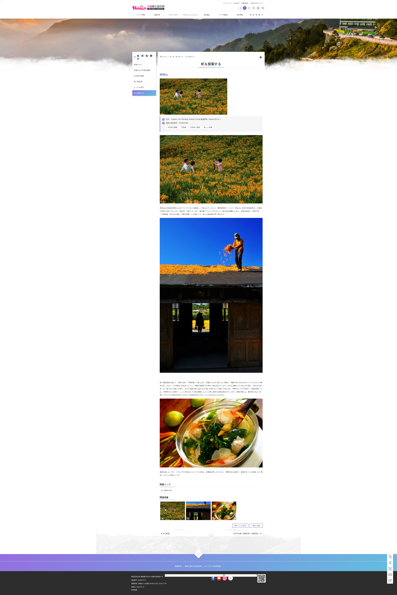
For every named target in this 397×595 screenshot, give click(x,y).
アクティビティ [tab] (174, 15)
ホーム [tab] (165, 56)
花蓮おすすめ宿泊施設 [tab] (142, 70)
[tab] (390, 557)
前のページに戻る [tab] (240, 525)
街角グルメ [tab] (138, 64)
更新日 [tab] (133, 587)
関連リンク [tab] (165, 484)
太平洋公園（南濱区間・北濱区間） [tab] (246, 533)
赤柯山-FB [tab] (168, 490)
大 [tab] (249, 8)
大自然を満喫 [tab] (139, 76)
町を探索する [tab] (139, 93)
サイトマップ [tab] (227, 3)
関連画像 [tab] (164, 497)
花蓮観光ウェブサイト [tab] (148, 7)
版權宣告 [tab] (178, 566)
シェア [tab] (253, 8)
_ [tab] (132, 2)
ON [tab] (198, 554)
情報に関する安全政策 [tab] (193, 566)
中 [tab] (245, 8)
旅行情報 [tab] (240, 15)
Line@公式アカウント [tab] (257, 3)
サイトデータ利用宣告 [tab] (212, 566)
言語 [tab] (258, 8)
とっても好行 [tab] (139, 87)
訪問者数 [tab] (134, 590)
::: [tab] (0, 1)
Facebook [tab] (236, 3)
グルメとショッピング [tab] (190, 15)
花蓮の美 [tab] (157, 15)
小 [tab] (240, 8)
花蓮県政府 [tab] (245, 3)
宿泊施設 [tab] (207, 15)
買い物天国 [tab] (138, 81)
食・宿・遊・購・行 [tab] (256, 15)
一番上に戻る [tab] (256, 525)
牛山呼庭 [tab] (166, 533)
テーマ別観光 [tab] (223, 15)
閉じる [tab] (263, 8)
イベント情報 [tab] (140, 15)
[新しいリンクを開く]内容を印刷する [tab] (261, 57)
